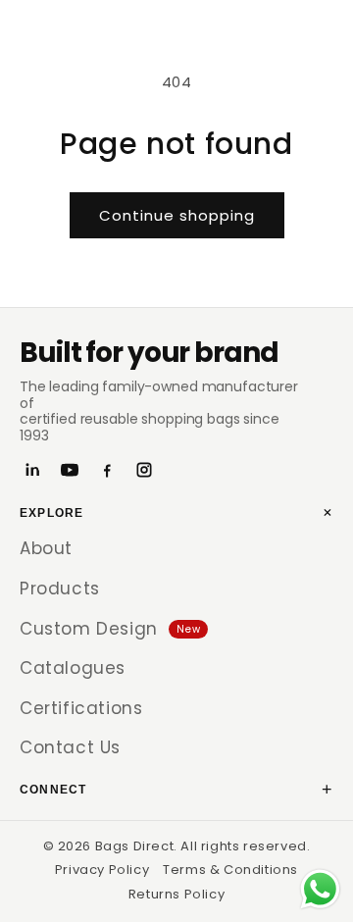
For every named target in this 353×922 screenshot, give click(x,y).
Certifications (81, 708)
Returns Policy (176, 894)
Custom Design (110, 628)
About (46, 548)
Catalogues (73, 668)
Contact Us (70, 747)
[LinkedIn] (32, 470)
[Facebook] (107, 470)
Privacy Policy (102, 869)
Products (60, 588)
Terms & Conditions (230, 869)
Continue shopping (177, 215)
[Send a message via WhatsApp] (320, 889)
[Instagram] (144, 470)
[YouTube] (69, 470)
